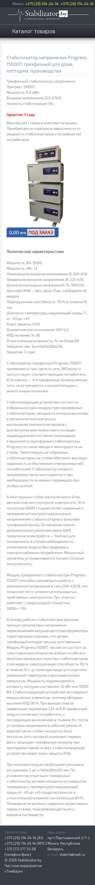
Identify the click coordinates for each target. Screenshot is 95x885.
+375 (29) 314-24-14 (42, 3)
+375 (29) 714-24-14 (77, 3)
